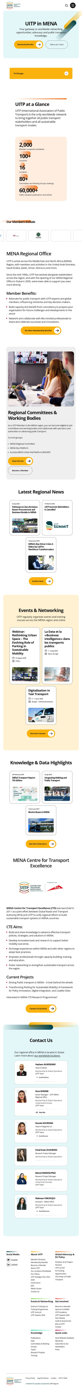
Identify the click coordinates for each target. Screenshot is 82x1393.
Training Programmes (39, 1309)
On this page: (18, 73)
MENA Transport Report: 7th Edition (23, 779)
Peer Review (60, 1318)
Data (32, 1341)
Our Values (35, 1274)
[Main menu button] (73, 5)
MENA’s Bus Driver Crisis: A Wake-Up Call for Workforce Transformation (41, 546)
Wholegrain (54, 1383)
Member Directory (38, 1259)
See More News (38, 581)
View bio (42, 1112)
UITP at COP (60, 1268)
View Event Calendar (38, 733)
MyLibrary (59, 1341)
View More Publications (38, 844)
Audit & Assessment (63, 1321)
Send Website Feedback (64, 1338)
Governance (35, 1283)
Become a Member (38, 1265)
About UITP (35, 1268)
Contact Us (35, 1291)
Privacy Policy (30, 1378)
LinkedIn (14, 1264)
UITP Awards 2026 (38, 1315)
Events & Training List (39, 1306)
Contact (58, 1327)
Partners (58, 1265)
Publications (36, 1338)
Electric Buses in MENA (38, 812)
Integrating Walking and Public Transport (55, 779)
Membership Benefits (25, 44)
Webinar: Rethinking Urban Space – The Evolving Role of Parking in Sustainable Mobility (24, 642)
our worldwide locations (47, 1055)
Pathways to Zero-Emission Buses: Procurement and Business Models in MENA (25, 509)
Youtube (14, 1259)
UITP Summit (36, 1312)
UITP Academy (61, 1312)
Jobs (32, 1285)
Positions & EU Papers (64, 1262)
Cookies (53, 1378)
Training (34, 1355)
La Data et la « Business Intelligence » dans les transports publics (57, 639)
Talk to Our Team (57, 44)
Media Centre (36, 1288)
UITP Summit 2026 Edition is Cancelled (56, 508)
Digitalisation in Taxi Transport (39, 692)
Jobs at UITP (60, 1324)
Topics (33, 1349)
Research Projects (38, 1352)
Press (57, 1349)
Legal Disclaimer (43, 1378)
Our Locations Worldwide (41, 1271)
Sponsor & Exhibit (62, 1309)
